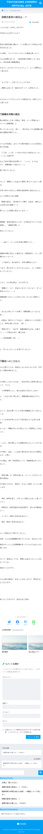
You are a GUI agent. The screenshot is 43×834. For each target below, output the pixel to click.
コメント (7, 677)
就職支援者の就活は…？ (11, 799)
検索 (40, 772)
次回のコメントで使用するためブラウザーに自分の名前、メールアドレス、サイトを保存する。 (22, 731)
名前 (5, 703)
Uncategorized (18, 630)
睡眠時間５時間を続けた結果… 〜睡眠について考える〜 (21, 793)
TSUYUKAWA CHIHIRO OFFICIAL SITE (22, 4)
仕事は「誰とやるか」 (10, 782)
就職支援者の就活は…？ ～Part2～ (15, 787)
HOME (22, 824)
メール (6, 712)
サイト (5, 721)
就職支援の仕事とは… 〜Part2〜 (14, 803)
